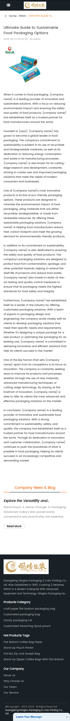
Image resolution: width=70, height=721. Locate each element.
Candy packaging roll (18, 620)
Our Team (10, 687)
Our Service (11, 693)
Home (13, 16)
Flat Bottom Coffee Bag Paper (23, 642)
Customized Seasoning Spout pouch (27, 626)
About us (9, 675)
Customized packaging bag (22, 614)
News (22, 16)
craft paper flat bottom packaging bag (29, 609)
